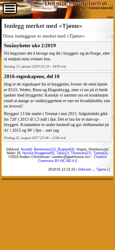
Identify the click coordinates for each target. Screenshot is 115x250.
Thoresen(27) (81, 153)
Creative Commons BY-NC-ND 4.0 (72, 159)
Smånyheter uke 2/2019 (30, 45)
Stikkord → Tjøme (92, 169)
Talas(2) (62, 153)
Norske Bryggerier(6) (38, 153)
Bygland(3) (66, 149)
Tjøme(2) (100, 153)
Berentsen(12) (45, 149)
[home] (78, 7)
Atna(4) (26, 149)
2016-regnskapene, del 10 (32, 76)
